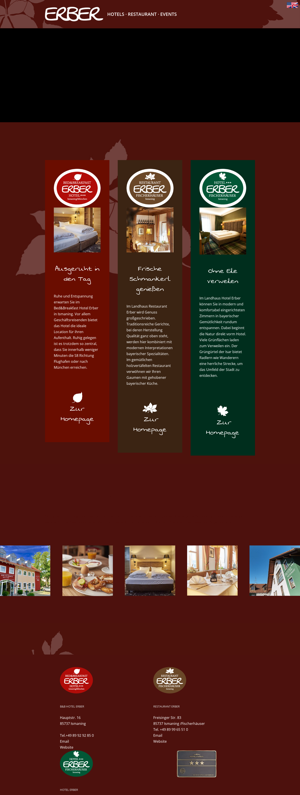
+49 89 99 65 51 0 (174, 729)
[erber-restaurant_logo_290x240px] (150, 170)
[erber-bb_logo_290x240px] (77, 170)
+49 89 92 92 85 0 (80, 735)
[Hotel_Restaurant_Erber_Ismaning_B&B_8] (77, 209)
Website (66, 747)
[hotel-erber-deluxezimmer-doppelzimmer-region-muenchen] (222, 209)
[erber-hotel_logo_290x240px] (222, 170)
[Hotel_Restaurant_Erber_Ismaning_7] (150, 209)
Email (64, 741)
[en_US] (292, 5)
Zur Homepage (77, 414)
